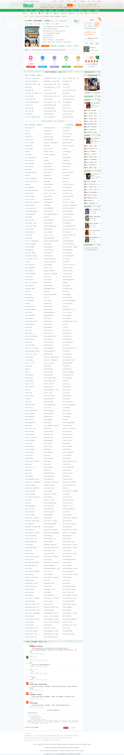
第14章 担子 (46, 90)
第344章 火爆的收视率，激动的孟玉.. (51, 425)
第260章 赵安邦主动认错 (49, 342)
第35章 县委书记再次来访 (49, 111)
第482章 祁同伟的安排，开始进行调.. (51, 562)
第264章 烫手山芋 (66, 345)
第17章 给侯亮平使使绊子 (49, 93)
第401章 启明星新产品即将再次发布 (51, 482)
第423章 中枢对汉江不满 (68, 502)
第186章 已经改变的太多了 (68, 267)
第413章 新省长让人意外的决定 (50, 494)
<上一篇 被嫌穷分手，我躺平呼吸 (90, 248)
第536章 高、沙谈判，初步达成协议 (51, 616)
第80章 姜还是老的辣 (48, 163)
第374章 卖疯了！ (47, 455)
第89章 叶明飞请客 (47, 172)
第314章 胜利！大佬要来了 (49, 395)
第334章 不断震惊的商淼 (30, 416)
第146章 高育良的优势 (48, 229)
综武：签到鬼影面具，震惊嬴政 (93, 203)
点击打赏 (54, 66)
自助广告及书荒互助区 (36, 646)
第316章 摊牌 (27, 398)
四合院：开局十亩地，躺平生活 (93, 148)
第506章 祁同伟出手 (48, 586)
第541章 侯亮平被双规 (29, 622)
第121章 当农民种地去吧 (30, 205)
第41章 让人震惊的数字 (48, 117)
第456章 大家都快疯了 (67, 535)
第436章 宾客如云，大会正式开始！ (32, 517)
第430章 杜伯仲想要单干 (30, 511)
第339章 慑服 (65, 419)
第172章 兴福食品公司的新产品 (31, 255)
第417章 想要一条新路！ (68, 497)
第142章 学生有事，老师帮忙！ (31, 226)
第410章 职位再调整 (48, 491)
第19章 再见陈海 (28, 96)
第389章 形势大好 (47, 470)
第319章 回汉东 (28, 401)
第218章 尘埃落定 (47, 300)
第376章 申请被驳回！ (29, 458)
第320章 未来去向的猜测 (49, 401)
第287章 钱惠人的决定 (48, 369)
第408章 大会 (65, 488)
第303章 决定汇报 (66, 383)
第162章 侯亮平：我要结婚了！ (69, 243)
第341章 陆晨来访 (47, 422)
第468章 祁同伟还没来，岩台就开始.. (70, 547)
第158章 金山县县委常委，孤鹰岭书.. (51, 240)
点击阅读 (46, 45)
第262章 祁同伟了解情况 (30, 345)
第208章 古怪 (27, 291)
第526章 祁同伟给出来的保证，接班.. (32, 607)
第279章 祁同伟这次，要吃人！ (69, 360)
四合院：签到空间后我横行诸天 (97, 216)
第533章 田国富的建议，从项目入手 (51, 613)
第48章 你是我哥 (66, 130)
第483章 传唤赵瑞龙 (67, 562)
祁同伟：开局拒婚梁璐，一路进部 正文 (34, 75)
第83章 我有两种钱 (47, 166)
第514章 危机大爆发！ (29, 595)
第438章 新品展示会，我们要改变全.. (70, 517)
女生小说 (96, 13)
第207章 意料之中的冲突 (68, 288)
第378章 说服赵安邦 (67, 458)
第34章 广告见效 (28, 111)
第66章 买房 (65, 148)
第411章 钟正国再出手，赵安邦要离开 (70, 491)
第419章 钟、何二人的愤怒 (49, 500)
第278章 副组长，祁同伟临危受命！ (51, 360)
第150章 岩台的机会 (67, 232)
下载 (99, 6)
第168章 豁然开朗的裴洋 (68, 249)
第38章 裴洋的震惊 (47, 114)
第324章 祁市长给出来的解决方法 (69, 404)
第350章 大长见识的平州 (49, 431)
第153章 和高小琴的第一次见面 (69, 235)
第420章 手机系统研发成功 (68, 500)
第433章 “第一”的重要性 (29, 514)
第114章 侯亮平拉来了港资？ (68, 196)
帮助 (93, 1)
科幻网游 (66, 13)
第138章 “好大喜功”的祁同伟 (68, 220)
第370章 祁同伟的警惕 (29, 452)
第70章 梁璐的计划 (28, 154)
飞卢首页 (31, 16)
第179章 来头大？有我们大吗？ (50, 261)
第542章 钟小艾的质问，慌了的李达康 (51, 622)
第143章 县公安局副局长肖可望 (50, 226)
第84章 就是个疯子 (66, 166)
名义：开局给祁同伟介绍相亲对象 (93, 164)
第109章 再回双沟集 (29, 193)
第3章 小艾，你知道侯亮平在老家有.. (70, 78)
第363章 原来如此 (66, 443)
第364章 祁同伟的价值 (29, 446)
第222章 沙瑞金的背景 (67, 303)
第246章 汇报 (65, 327)
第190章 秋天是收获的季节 (30, 273)
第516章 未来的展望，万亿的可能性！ (70, 595)
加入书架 (54, 45)
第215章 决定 (46, 297)
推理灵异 (73, 13)
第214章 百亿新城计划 (29, 297)
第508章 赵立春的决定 (29, 589)
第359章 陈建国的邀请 (48, 440)
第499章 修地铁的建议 (29, 580)
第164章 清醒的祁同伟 (48, 246)
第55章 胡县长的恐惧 (29, 139)
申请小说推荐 (45, 744)
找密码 (37, 1)
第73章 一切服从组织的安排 (30, 157)
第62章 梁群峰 (47, 145)
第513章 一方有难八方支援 (68, 592)
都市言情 (50, 13)
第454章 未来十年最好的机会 (31, 535)
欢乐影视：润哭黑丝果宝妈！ (92, 126)
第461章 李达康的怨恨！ (49, 541)
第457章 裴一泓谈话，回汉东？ (31, 538)
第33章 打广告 (65, 108)
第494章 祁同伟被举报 (48, 574)
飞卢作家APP (82, 1)
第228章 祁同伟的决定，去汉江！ (69, 309)
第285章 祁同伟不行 (67, 366)
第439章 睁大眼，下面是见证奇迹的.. (32, 520)
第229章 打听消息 (28, 312)
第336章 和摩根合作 (67, 416)
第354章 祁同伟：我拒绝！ (68, 434)
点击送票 (42, 66)
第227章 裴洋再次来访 (48, 309)
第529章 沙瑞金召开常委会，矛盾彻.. (32, 610)
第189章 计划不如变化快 (68, 270)
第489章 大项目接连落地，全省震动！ (70, 568)
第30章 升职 (65, 105)
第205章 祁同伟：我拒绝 (30, 288)
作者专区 (88, 10)
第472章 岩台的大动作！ (30, 553)
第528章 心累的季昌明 (67, 607)
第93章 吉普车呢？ (66, 175)
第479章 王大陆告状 (48, 559)
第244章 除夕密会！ (29, 327)
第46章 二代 (27, 130)
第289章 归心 (27, 371)
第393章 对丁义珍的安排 (68, 473)
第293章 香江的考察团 (48, 374)
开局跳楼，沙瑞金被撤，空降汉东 (93, 110)
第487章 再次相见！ (29, 568)
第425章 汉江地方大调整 (49, 505)
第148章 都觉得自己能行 (30, 232)
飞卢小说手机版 (83, 744)
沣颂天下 (31, 669)
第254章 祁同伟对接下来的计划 (50, 336)
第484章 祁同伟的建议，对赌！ (31, 565)
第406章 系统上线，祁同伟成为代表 (32, 488)
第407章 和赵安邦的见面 (49, 488)
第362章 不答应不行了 (48, 443)
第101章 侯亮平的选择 (48, 184)
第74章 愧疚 (46, 157)
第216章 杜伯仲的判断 (67, 297)
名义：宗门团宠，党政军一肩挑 (93, 113)
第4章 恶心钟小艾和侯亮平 (30, 81)
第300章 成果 (65, 380)
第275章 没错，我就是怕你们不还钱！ (51, 357)
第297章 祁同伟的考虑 (67, 377)
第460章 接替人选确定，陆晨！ (31, 541)
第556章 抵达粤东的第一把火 (31, 636)
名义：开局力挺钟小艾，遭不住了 (93, 129)
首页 (26, 10)
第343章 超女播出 (28, 425)
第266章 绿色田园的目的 (49, 348)
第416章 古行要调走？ (48, 497)
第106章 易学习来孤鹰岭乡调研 (31, 190)
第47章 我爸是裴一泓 (48, 130)
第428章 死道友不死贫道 (49, 508)
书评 (89, 1)
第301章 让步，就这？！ (30, 383)
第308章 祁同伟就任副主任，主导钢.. (51, 389)
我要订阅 (63, 45)
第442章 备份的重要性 (29, 523)
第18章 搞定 (65, 93)
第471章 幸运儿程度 (67, 550)
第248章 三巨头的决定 (48, 330)
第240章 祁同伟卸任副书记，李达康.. (70, 321)
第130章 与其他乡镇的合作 (30, 214)
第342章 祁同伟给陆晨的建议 (68, 422)
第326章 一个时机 (47, 407)
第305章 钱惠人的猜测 (48, 386)
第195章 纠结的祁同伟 (67, 276)
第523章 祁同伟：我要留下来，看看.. (32, 604)
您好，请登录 (26, 1)
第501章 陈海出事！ (67, 580)
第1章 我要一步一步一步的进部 (31, 78)
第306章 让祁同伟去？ (67, 386)
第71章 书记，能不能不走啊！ (50, 154)
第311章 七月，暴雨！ (48, 392)
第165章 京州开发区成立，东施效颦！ (70, 246)
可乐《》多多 (32, 656)
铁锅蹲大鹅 (93, 225)
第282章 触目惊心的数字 (68, 363)
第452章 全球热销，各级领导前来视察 (51, 532)
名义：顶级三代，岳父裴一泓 (92, 115)
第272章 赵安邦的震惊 (48, 354)
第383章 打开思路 (47, 464)
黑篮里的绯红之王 (90, 200)
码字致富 (95, 140)
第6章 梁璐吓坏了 (66, 81)
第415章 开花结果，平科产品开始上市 (32, 497)
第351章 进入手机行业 (67, 431)
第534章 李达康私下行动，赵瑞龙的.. (70, 613)
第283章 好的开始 (28, 366)
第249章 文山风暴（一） (68, 330)
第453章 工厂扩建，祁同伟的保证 (69, 532)
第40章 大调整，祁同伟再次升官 (31, 117)
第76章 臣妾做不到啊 (29, 160)
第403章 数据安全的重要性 (30, 485)
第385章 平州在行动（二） (30, 467)
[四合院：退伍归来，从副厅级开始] (87, 227)
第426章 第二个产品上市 (68, 505)
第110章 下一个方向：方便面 (49, 193)
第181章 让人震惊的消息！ (30, 264)
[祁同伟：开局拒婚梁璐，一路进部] (32, 46)
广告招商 (89, 744)
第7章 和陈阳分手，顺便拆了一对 (31, 84)
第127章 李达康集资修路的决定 (31, 211)
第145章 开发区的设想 (29, 229)
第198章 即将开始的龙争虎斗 (68, 279)
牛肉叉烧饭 (93, 211)
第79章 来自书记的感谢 (29, 163)
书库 (31, 10)
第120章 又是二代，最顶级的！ (69, 202)
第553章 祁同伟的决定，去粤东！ (31, 633)
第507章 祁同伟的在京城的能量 (69, 586)
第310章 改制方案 (28, 392)
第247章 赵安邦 (28, 330)
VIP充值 (78, 124)
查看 (99, 244)
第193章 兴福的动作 (29, 276)
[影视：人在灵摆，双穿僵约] (87, 213)
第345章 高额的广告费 (67, 425)
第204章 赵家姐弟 (66, 285)
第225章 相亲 (65, 306)
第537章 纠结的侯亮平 (67, 616)
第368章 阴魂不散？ (48, 449)
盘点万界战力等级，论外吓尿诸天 (47, 7)
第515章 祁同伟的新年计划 (49, 595)
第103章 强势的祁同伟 (29, 187)
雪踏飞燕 (93, 239)
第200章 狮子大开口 (48, 282)
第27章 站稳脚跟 (66, 102)
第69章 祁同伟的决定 (67, 151)
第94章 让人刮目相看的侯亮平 (31, 178)
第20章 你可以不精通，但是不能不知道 (51, 96)
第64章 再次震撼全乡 (29, 148)
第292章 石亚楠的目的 (29, 374)
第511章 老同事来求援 (29, 592)
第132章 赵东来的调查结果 (68, 214)
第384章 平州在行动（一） (68, 464)
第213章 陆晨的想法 (67, 294)
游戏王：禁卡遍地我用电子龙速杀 (93, 159)
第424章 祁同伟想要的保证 (30, 505)
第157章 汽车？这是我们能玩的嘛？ (32, 240)
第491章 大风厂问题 (48, 571)
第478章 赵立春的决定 (29, 559)
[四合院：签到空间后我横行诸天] (87, 220)
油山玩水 (53, 20)
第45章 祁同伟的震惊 (67, 127)
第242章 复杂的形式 (48, 324)
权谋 (91, 28)
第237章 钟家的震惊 (67, 318)
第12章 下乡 (65, 87)
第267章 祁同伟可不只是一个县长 (69, 348)
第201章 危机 (65, 282)
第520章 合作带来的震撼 (30, 601)
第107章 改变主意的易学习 (49, 190)
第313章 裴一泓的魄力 (29, 395)
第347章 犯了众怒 (47, 428)
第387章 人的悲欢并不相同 (68, 467)
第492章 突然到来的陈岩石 (68, 571)
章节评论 (31, 682)
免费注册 (32, 1)
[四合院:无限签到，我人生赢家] (87, 241)
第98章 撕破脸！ (47, 181)
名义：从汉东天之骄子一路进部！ (97, 230)
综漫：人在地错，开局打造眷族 (93, 121)
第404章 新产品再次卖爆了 (49, 485)
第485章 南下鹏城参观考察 (49, 565)
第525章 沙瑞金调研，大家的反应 (69, 604)
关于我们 (35, 744)
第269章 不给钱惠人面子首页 (49, 351)
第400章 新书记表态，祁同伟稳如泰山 (32, 482)
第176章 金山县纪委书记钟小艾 (50, 258)
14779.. (31, 644)
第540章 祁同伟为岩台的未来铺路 (69, 619)
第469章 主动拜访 (28, 550)
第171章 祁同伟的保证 (67, 252)
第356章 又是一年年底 (48, 437)
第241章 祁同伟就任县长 (30, 324)
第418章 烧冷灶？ (28, 500)
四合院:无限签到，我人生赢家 (96, 237)
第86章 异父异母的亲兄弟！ (49, 169)
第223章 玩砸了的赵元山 (30, 306)
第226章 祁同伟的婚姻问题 (30, 309)
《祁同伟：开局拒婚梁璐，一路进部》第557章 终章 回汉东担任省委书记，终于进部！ (48, 49)
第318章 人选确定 (66, 398)
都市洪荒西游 (94, 218)
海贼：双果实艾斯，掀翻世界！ (93, 156)
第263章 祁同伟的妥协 (48, 345)
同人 (93, 6)
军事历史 (58, 13)
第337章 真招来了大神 (29, 419)
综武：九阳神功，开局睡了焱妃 (93, 145)
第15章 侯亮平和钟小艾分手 (68, 90)
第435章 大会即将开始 (67, 514)
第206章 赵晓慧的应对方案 (49, 288)
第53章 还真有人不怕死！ (49, 136)
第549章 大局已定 (66, 628)
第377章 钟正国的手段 (48, 458)
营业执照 (78, 753)
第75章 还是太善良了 (67, 157)
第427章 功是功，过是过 (30, 508)
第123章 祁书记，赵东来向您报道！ (70, 205)
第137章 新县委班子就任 (49, 220)
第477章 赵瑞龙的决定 (67, 556)
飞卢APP (74, 1)
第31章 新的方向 (28, 108)
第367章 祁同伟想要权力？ (30, 449)
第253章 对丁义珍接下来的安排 (31, 336)
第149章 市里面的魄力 (48, 232)
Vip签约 (50, 744)
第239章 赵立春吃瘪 (48, 321)
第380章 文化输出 (47, 461)
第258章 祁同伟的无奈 (67, 339)
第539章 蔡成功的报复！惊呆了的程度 (51, 619)
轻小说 (88, 13)
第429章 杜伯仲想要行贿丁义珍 (69, 508)
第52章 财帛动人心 (28, 136)
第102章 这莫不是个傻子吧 (68, 184)
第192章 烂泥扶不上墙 (67, 273)
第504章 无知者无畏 (67, 583)
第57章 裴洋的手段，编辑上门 (69, 139)
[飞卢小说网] (29, 7)
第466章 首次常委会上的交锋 (31, 547)
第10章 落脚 (27, 87)
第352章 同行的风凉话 (29, 434)
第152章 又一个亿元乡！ (49, 235)
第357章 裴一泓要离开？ (68, 437)
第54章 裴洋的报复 (66, 136)
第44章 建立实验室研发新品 (49, 127)
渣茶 (94, 175)
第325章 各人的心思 (29, 407)
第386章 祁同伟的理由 (48, 467)
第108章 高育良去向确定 (68, 190)
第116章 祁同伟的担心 (48, 199)
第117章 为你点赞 (66, 199)
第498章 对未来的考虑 (67, 577)
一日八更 (93, 232)
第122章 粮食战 (47, 205)
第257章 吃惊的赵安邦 (48, 339)
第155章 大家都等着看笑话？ (49, 238)
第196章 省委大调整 (29, 279)
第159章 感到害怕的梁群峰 (68, 240)
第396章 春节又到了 (67, 476)
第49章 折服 (27, 133)
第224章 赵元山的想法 (48, 306)
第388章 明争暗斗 (28, 470)
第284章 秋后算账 (47, 366)
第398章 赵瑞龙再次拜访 (49, 479)
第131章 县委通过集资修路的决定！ (51, 214)
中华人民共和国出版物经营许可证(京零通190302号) (65, 753)
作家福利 (95, 4)
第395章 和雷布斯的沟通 (49, 476)
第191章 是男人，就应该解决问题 (50, 273)
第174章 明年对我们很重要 (68, 255)
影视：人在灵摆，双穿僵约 (96, 209)
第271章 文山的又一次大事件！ (31, 354)
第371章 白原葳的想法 (48, 452)
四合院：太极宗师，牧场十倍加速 (93, 162)
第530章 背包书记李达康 (49, 610)
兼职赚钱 (97, 10)
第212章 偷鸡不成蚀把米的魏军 (50, 294)
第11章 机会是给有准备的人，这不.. (51, 87)
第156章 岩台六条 (66, 238)
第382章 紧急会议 (28, 464)
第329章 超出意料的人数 (49, 410)
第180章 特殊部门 (66, 261)
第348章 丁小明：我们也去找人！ (69, 428)
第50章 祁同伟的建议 (48, 133)
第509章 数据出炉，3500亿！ (50, 589)
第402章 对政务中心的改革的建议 (69, 482)
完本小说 (73, 10)
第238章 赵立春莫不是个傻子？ (31, 321)
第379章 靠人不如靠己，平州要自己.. (32, 461)
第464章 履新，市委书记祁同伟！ (50, 544)
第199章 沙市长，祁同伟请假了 (31, 282)
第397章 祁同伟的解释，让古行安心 (32, 479)
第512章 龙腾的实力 (48, 592)
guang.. (31, 676)
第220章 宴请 (27, 303)
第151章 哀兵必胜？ (29, 235)
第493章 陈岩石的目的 (29, 574)
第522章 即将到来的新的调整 (68, 601)
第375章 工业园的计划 (67, 455)
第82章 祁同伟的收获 (29, 166)
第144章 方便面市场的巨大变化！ (69, 226)
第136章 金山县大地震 (29, 220)
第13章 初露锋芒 (28, 90)
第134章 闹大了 (47, 217)
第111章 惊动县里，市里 (67, 193)
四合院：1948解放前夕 (91, 151)
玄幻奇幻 (35, 13)
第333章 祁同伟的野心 (67, 413)
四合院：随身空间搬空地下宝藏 (93, 192)
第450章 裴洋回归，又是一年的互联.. (70, 529)
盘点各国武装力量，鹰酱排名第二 (93, 132)
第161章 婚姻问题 (47, 243)
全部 (99, 72)
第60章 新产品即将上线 (67, 142)
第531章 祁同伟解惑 (67, 610)
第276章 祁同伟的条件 (67, 357)
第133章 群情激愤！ (29, 217)
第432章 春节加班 (66, 511)
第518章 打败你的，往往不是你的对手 (51, 598)
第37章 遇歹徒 (28, 114)
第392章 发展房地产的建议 (49, 473)
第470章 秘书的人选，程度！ (49, 550)
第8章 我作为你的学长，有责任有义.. (51, 84)
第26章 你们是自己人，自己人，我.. (51, 102)
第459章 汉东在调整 (67, 538)
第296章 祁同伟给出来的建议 (49, 377)
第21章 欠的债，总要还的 (68, 96)
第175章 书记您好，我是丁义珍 (31, 258)
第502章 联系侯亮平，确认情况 (31, 583)
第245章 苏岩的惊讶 (48, 327)
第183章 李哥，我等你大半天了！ (69, 264)
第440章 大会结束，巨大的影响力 (50, 520)
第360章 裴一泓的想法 (67, 440)
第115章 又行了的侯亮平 (30, 199)
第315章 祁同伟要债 (67, 395)
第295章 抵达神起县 (29, 377)
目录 (70, 45)
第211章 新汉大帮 (28, 294)
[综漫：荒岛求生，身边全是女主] (86, 179)
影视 (95, 28)
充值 (85, 6)
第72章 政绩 (65, 154)
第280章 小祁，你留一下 (30, 363)
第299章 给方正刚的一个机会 (49, 380)
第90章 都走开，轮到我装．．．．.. (70, 172)
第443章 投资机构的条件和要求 (50, 523)
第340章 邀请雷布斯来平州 (30, 422)
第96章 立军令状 (66, 178)
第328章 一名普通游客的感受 (31, 410)
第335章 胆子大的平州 (48, 416)
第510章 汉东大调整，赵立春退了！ (70, 589)
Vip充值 (54, 744)
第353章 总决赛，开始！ (49, 434)
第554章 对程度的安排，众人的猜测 (51, 633)
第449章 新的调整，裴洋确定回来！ (51, 529)
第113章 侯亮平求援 (48, 196)
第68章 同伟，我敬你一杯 (49, 151)
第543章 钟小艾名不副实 (68, 622)
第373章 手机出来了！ (29, 455)
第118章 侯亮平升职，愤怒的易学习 (32, 202)
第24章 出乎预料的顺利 (67, 99)
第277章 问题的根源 (29, 360)
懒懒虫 (31, 662)
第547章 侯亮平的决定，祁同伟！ (31, 628)
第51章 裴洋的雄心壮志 (67, 133)
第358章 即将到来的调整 (30, 440)
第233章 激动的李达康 (48, 315)
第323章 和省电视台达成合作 (49, 404)
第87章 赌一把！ (66, 169)
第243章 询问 (65, 324)
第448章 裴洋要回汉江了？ (30, 529)
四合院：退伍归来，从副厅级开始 (97, 223)
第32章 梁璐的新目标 (48, 108)
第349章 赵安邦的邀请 (29, 431)
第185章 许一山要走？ (48, 267)
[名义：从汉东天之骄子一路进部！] (87, 234)
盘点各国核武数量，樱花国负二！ (93, 124)
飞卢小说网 (54, 1)
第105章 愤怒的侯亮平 (67, 187)
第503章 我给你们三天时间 (49, 583)
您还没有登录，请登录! (29, 727)
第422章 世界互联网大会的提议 (50, 502)
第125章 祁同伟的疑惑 (48, 208)
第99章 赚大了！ (66, 181)
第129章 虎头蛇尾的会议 (68, 211)
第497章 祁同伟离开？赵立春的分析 (51, 577)
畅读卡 (95, 6)
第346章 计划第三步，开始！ (31, 428)
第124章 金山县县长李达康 (30, 208)
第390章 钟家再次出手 (67, 470)
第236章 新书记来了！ (48, 318)
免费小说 (80, 10)
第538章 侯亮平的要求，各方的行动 (32, 619)
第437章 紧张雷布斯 (48, 517)
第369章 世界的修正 (67, 449)
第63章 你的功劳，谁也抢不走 (69, 145)
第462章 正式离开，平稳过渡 (68, 541)
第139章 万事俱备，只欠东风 (31, 223)
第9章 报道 (65, 84)
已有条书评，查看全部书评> (53, 710)
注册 (82, 6)
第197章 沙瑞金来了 (48, 279)
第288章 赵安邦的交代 (67, 369)
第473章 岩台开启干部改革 (49, 553)
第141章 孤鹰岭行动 (67, 223)
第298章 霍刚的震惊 (29, 380)
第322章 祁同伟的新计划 (30, 404)
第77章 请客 (46, 160)
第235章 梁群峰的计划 (29, 318)
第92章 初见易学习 (47, 175)
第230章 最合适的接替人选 (49, 312)
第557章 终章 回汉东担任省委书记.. (51, 636)
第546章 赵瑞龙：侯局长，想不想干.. (70, 625)
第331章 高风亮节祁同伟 (30, 413)
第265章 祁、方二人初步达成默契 (31, 348)
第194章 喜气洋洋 (47, 276)
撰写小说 (68, 744)
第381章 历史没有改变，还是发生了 (70, 461)
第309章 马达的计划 (67, 389)
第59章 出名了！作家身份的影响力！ (51, 142)
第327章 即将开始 (66, 407)
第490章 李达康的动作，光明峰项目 (32, 571)
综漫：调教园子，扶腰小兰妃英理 (93, 167)
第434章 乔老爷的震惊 (48, 514)
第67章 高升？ (28, 151)
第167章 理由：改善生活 (49, 249)
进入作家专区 (84, 4)
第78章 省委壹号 (66, 160)
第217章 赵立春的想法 (29, 300)
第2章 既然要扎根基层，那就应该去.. (51, 78)
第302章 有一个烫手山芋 (49, 383)
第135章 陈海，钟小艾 (67, 217)
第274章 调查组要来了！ (30, 357)
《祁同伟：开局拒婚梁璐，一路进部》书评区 (36, 641)
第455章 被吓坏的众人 (48, 535)
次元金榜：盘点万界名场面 (92, 195)
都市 (88, 28)
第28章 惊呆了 (28, 105)
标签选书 (37, 10)
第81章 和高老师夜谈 (67, 163)
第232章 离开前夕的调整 (30, 315)
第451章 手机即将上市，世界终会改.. (32, 532)
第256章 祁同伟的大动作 (30, 339)
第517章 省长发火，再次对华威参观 (32, 598)
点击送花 (30, 66)
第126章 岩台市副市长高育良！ (69, 208)
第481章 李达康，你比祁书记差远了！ (32, 562)
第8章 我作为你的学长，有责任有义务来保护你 (38, 684)
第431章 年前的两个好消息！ (49, 511)
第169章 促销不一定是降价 (30, 252)
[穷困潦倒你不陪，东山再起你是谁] (92, 90)
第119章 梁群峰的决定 (48, 202)
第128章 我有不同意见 (48, 211)
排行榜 (44, 10)
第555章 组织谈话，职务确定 (68, 633)
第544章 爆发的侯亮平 (29, 625)
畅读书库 (58, 10)
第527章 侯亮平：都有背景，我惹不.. (51, 607)
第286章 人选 (27, 369)
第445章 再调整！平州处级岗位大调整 (32, 526)
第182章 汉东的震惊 (48, 264)
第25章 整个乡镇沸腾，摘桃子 (31, 102)
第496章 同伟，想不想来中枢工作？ (32, 577)
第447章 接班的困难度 (67, 526)
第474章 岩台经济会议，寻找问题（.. (70, 553)
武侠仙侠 (43, 13)
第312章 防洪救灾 (66, 392)
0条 (41, 666)
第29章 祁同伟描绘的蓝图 (49, 105)
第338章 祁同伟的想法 (48, 419)
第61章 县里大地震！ (29, 145)
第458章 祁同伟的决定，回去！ (50, 538)
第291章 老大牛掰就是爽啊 (68, 371)
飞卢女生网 (61, 1)
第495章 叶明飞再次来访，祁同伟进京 (70, 574)
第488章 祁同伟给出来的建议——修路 (51, 568)
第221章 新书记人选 (48, 303)
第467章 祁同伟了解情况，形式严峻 (51, 547)
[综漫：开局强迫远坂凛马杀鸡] (86, 143)
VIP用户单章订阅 (69, 124)
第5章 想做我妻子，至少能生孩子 (50, 81)
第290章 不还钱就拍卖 (48, 371)
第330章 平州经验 (66, 410)
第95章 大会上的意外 (48, 178)
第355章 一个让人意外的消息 (31, 437)
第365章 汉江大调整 (48, 446)
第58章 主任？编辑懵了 (29, 142)
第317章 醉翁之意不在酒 (49, 398)
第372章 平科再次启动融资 (68, 452)
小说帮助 (39, 744)
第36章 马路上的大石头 (67, 111)
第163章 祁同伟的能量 (29, 246)
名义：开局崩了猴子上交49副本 (93, 184)
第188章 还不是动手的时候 (49, 270)
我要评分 (77, 22)
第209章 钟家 (46, 291)
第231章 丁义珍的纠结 (67, 312)
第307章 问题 (27, 389)
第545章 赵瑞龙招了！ (48, 625)
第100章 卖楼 (27, 184)
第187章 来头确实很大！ (30, 270)
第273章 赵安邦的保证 (67, 354)
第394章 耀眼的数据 (29, 476)
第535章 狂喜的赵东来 (29, 616)
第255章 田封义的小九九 (68, 336)
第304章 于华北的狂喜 (29, 386)
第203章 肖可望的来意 (48, 285)
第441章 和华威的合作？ (68, 520)
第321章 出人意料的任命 (68, 401)
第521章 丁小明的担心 (48, 601)
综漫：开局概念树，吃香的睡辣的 (62, 7)
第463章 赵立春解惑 (29, 544)
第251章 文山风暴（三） (49, 333)
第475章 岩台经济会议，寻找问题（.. (32, 556)
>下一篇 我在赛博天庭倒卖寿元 (90, 249)
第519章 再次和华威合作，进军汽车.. (70, 598)
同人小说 (27, 13)
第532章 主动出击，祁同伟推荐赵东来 (32, 613)
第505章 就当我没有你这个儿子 (31, 586)
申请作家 (90, 4)
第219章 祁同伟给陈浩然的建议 (69, 300)
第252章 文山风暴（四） (68, 333)
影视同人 (47, 16)
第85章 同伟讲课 (28, 169)
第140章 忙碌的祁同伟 (48, 223)
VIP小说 (66, 10)
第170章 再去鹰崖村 (48, 252)
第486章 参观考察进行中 (68, 565)
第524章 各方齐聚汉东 (48, 604)
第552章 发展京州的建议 (68, 631)
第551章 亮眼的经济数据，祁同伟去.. (51, 631)
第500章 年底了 (47, 580)
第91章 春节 (27, 175)
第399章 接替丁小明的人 (68, 479)
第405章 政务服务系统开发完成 (69, 485)
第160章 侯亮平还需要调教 (30, 243)
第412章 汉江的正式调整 (30, 494)
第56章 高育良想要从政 (48, 139)
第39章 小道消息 (66, 114)
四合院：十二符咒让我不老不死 (93, 154)
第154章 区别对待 (28, 238)
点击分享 (78, 66)
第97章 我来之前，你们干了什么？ (32, 181)
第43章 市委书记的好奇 (29, 127)
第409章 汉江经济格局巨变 (30, 491)
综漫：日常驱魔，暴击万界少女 (93, 118)
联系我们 (72, 744)
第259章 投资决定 (28, 342)
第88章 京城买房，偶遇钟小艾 (31, 172)
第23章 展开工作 (47, 99)
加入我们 (99, 1)
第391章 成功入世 (28, 473)
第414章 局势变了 (66, 494)
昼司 (94, 104)
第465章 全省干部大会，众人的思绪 (70, 544)
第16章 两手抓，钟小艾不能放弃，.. (32, 93)
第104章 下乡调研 (47, 187)
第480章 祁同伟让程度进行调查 (69, 559)
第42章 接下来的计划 (67, 117)
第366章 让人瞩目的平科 (68, 446)
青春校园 (81, 13)
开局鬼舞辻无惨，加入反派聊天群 (93, 197)
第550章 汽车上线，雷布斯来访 (31, 631)
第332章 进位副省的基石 (49, 413)
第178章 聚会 (27, 261)
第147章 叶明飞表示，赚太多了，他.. (70, 229)
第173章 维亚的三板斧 (48, 255)
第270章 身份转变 (66, 351)
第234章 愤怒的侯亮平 (67, 315)
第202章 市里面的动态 (29, 285)
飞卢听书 (68, 1)
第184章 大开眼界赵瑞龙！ (30, 267)
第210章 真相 (65, 291)
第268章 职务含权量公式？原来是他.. (32, 351)
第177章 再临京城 (66, 258)
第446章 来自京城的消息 (49, 526)
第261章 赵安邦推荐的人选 (68, 342)
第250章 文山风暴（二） (30, 333)
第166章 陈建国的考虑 (29, 249)
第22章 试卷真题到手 (29, 99)
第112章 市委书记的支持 (30, 196)
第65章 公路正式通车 (48, 148)
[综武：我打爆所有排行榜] (86, 108)
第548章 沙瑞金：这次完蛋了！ (50, 628)
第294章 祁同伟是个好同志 (68, 374)
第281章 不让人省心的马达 (49, 363)
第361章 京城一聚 (28, 443)
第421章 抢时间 (28, 502)
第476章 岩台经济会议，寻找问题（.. (51, 556)
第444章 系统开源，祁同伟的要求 (69, 523)
